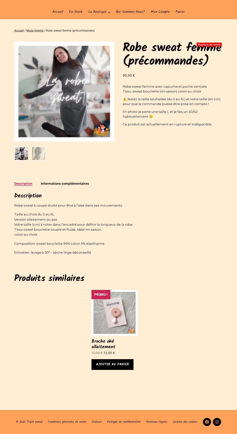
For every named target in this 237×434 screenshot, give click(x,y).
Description (23, 183)
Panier (180, 12)
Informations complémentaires (65, 183)
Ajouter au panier (112, 364)
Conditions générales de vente (67, 422)
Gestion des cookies (185, 422)
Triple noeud (34, 422)
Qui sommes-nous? (130, 12)
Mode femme (35, 30)
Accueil (57, 12)
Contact (96, 422)
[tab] (23, 183)
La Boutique (97, 12)
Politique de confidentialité (124, 422)
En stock (75, 12)
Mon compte (160, 12)
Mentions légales (156, 422)
